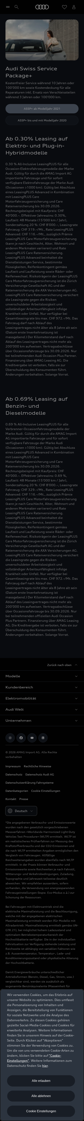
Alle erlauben (41, 1080)
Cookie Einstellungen (41, 1111)
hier (45, 1066)
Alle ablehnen (41, 1096)
